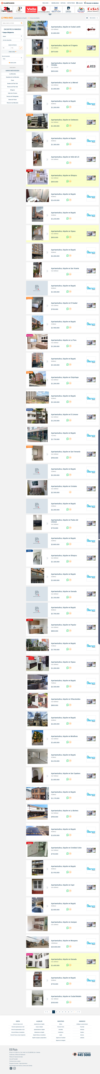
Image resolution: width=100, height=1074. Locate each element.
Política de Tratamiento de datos (16, 1056)
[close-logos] (50, 13)
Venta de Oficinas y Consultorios (17, 1032)
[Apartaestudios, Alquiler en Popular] (37, 626)
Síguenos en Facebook (60, 1037)
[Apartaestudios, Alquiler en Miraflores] (37, 737)
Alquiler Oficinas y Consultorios (39, 1035)
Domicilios (61, 1029)
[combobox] (12, 23)
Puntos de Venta (60, 1026)
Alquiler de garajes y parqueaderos (39, 1037)
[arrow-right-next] (74, 1011)
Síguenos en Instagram (60, 1040)
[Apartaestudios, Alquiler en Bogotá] (37, 102)
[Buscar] (21, 23)
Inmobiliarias (55, 3)
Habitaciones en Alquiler (39, 1032)
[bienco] (91, 103)
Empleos (82, 1032)
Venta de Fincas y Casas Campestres (17, 1035)
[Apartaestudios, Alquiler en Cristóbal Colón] (37, 849)
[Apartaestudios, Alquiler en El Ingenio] (37, 46)
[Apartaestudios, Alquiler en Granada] (37, 594)
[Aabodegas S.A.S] (56, 9)
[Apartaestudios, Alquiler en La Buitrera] (37, 812)
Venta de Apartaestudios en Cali (17, 1029)
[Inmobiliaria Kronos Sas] (19, 9)
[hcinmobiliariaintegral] (91, 29)
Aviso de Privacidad (13, 1059)
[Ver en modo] (87, 18)
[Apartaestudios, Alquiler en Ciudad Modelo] (37, 997)
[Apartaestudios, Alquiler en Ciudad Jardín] (37, 28)
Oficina (60, 1024)
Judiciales (82, 1037)
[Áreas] (44, 9)
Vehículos (82, 1029)
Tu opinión (99, 535)
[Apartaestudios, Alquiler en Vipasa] (37, 232)
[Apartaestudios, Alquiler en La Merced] (37, 84)
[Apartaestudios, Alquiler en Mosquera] (37, 942)
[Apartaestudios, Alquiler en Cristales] (37, 487)
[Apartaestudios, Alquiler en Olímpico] (37, 177)
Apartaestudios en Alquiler (39, 1029)
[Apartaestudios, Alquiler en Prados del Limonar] (37, 522)
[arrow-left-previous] (50, 1011)
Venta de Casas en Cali (18, 1024)
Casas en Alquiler (39, 1026)
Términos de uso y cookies (14, 1061)
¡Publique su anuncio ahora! (82, 1024)
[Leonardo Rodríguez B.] (7, 9)
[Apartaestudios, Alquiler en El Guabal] (37, 304)
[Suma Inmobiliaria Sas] (81, 9)
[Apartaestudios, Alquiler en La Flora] (37, 341)
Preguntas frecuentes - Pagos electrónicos (18, 1063)
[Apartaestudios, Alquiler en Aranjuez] (37, 923)
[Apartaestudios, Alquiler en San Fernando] (37, 453)
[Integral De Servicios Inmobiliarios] (31, 9)
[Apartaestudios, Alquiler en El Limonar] (37, 416)
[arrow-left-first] (46, 1011)
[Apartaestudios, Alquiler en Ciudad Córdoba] (37, 65)
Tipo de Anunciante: (6, 56)
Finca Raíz (45, 3)
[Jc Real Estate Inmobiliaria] (68, 9)
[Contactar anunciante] (70, 33)
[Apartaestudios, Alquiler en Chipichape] (37, 378)
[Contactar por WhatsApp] (67, 33)
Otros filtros (12, 51)
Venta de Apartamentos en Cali (18, 1026)
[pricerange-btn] (20, 47)
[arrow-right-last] (78, 1011)
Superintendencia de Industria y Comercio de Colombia (20, 1065)
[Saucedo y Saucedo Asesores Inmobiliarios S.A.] (93, 9)
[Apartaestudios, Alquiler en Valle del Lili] (37, 158)
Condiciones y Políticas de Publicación (17, 1054)
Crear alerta (13, 62)
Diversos (82, 1035)
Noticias (63, 3)
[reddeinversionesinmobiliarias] (91, 66)
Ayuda (60, 1035)
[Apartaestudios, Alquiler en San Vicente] (37, 269)
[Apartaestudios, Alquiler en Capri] (37, 886)
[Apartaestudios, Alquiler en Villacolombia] (37, 700)
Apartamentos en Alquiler (39, 1024)
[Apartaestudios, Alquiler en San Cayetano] (37, 774)
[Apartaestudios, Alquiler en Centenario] (37, 121)
